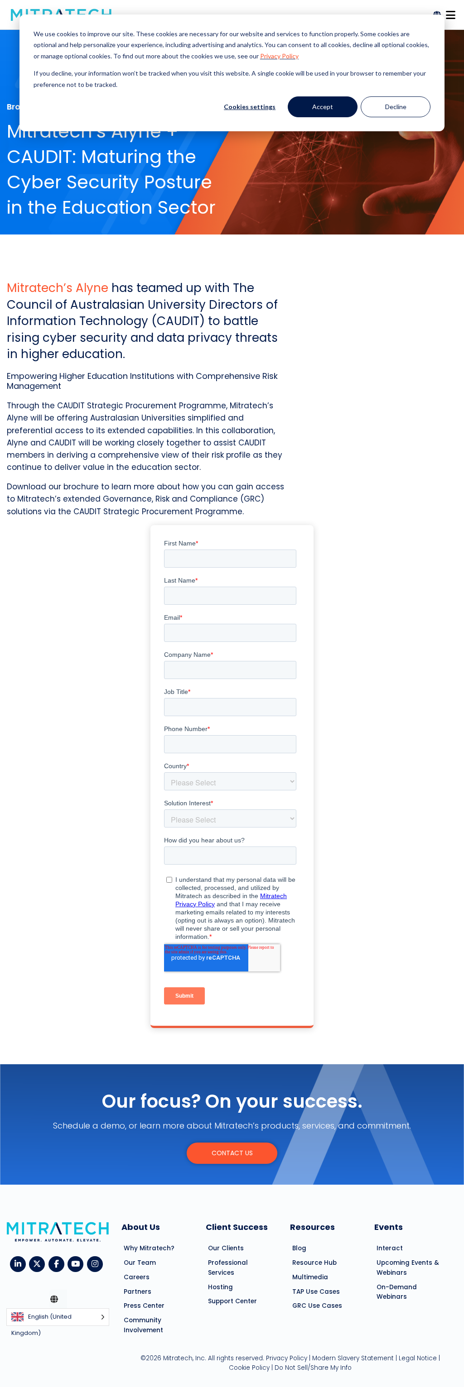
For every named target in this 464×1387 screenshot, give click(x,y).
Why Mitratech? (149, 1248)
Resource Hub (314, 1262)
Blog (299, 1248)
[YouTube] (77, 1263)
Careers (137, 1277)
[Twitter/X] (38, 1263)
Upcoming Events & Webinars (408, 1267)
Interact (390, 1248)
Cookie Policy (249, 1367)
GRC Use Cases (317, 1305)
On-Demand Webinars (397, 1292)
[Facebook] (58, 1263)
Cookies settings (250, 106)
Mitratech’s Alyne (57, 288)
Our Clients (226, 1248)
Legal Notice (418, 1358)
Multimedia (310, 1277)
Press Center (144, 1305)
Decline (395, 106)
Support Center (232, 1301)
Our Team (140, 1262)
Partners (137, 1291)
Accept (322, 106)
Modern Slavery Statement (353, 1358)
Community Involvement (143, 1325)
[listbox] (57, 1317)
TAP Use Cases (316, 1291)
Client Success (237, 1227)
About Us (140, 1227)
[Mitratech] (450, 12)
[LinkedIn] (19, 1263)
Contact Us (232, 1152)
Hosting (220, 1287)
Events (388, 1227)
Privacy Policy (279, 56)
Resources (312, 1227)
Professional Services (228, 1267)
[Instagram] (96, 1263)
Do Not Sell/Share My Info (313, 1367)
